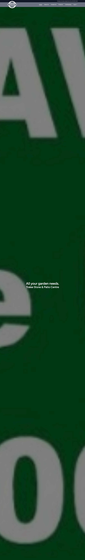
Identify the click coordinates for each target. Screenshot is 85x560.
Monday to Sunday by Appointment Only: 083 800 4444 (67, 1)
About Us (46, 4)
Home (40, 4)
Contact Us (53, 4)
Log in (75, 4)
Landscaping (68, 4)
